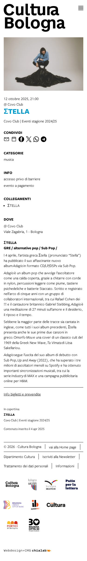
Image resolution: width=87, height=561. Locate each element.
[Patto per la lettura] (71, 485)
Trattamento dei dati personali (26, 466)
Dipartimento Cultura (19, 456)
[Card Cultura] (56, 505)
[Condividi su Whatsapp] (36, 139)
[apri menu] (81, 8)
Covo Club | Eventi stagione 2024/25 (27, 414)
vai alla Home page (62, 447)
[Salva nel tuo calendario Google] (14, 139)
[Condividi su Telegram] (43, 139)
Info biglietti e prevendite (22, 394)
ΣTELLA (13, 205)
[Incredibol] (35, 505)
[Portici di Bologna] (12, 526)
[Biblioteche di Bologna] (51, 485)
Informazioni (65, 466)
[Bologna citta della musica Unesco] (14, 505)
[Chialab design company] (27, 547)
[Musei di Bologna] (32, 485)
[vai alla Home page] (43, 18)
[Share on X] (29, 139)
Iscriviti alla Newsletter (58, 456)
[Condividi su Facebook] (21, 139)
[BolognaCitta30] (34, 526)
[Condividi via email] (6, 139)
